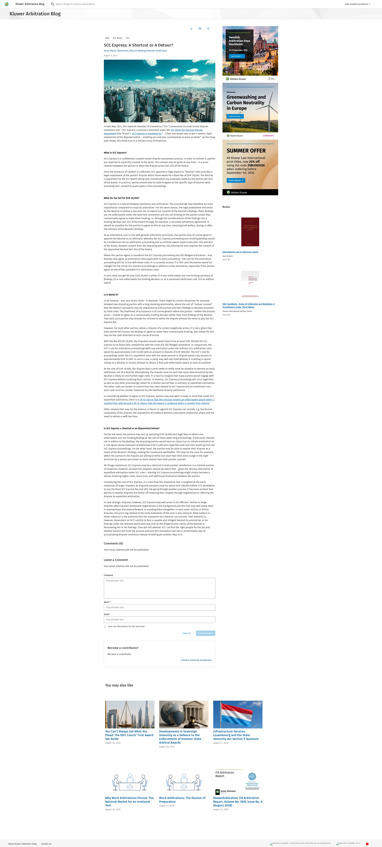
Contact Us (46, 844)
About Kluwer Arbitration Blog (22, 844)
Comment (108, 575)
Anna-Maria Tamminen (116, 50)
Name (107, 602)
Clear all (186, 633)
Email (107, 614)
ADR (107, 38)
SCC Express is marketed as (146, 133)
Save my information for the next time (126, 626)
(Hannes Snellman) (156, 50)
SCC (128, 38)
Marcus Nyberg (138, 50)
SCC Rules (117, 38)
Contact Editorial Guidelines (196, 660)
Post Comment (206, 633)
